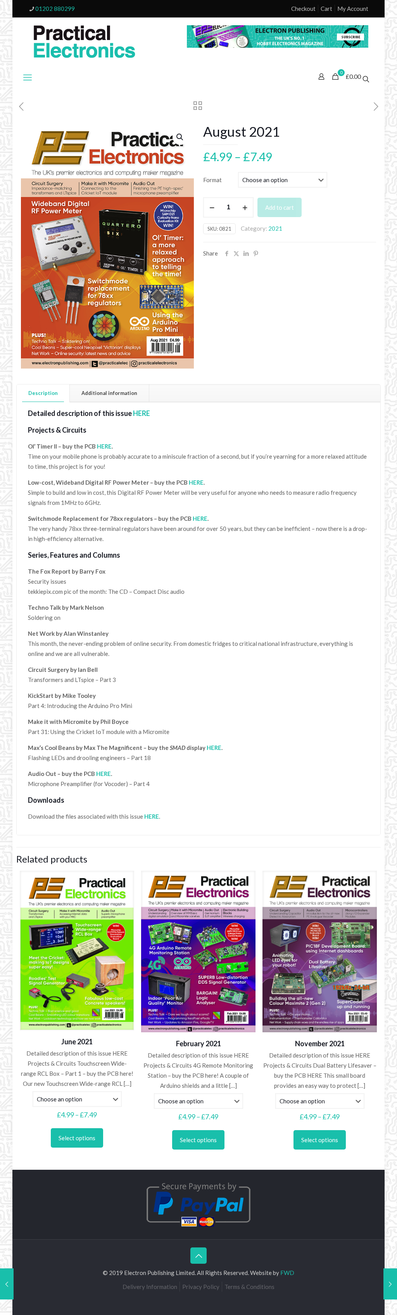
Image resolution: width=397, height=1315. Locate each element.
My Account (352, 8)
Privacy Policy (200, 1286)
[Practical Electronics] (84, 41)
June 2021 (77, 1041)
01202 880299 (55, 8)
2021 (275, 228)
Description (43, 393)
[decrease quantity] (212, 207)
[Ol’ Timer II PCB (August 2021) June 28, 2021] (390, 1283)
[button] (180, 137)
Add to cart (279, 207)
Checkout (303, 8)
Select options (77, 1137)
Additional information (109, 393)
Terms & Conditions (249, 1286)
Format (212, 179)
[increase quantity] (245, 207)
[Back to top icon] (198, 1255)
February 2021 (198, 1043)
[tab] (43, 393)
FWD (287, 1272)
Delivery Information (150, 1286)
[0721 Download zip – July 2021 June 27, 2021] (7, 1283)
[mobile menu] (27, 77)
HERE (104, 446)
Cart (326, 8)
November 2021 (320, 1043)
